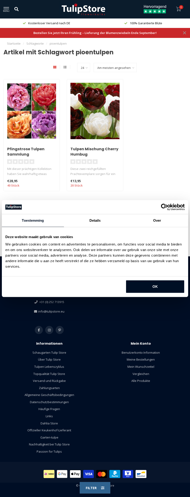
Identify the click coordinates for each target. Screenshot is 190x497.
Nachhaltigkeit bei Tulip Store (49, 444)
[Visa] (88, 474)
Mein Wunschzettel (140, 367)
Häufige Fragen (49, 409)
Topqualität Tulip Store (49, 374)
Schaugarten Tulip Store (49, 352)
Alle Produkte (140, 381)
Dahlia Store (49, 423)
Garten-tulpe (49, 437)
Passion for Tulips (49, 451)
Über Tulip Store (49, 359)
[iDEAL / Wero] (49, 474)
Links (49, 416)
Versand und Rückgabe (49, 381)
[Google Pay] (62, 474)
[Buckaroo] (128, 474)
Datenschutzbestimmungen (49, 402)
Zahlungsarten (49, 388)
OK (155, 286)
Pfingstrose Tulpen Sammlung (25, 151)
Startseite (14, 43)
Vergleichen (141, 374)
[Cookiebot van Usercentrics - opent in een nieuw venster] (164, 207)
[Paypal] (114, 474)
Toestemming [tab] (33, 220)
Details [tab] (95, 220)
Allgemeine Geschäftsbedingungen (49, 395)
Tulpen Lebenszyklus (49, 367)
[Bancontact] (141, 474)
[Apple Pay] (75, 474)
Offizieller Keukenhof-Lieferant (49, 430)
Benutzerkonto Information (141, 352)
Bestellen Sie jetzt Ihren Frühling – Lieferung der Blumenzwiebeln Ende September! (95, 33)
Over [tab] (157, 220)
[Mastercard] (101, 474)
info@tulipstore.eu (51, 311)
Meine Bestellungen (141, 359)
